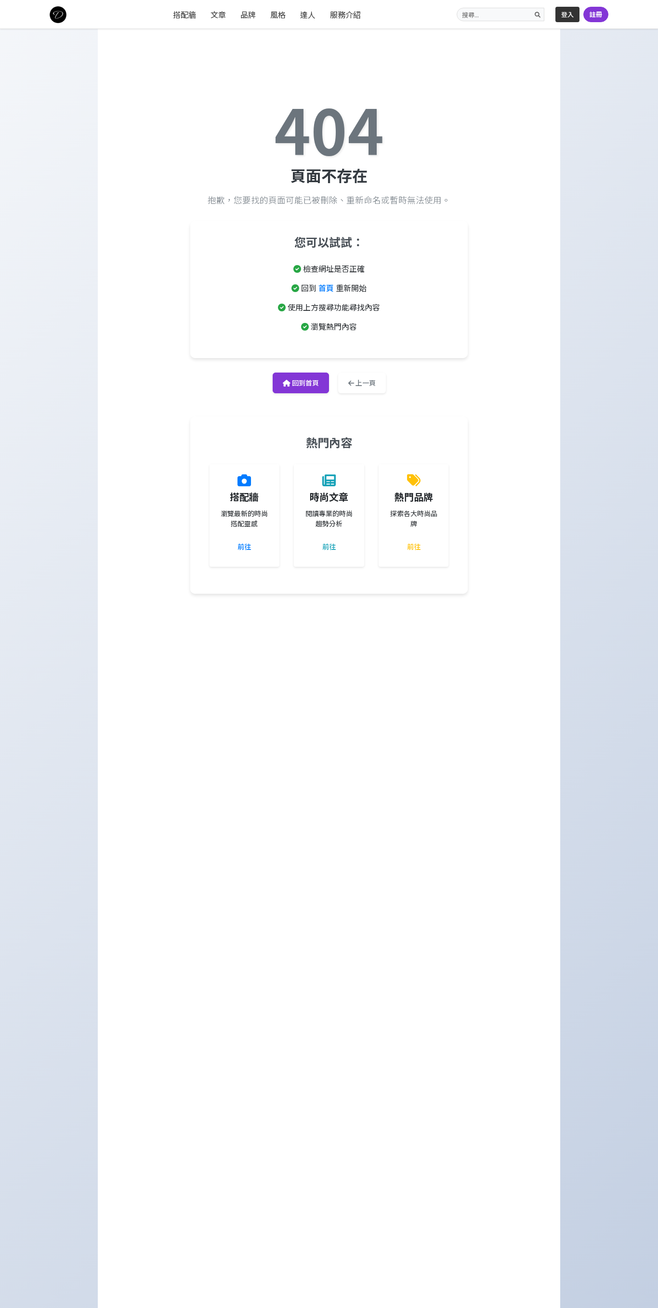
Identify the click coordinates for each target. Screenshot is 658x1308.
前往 (244, 546)
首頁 (326, 288)
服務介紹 (345, 14)
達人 (308, 14)
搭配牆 (184, 14)
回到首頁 (304, 382)
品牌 (248, 14)
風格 (278, 14)
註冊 (596, 14)
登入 (567, 14)
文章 (218, 14)
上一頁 (365, 382)
